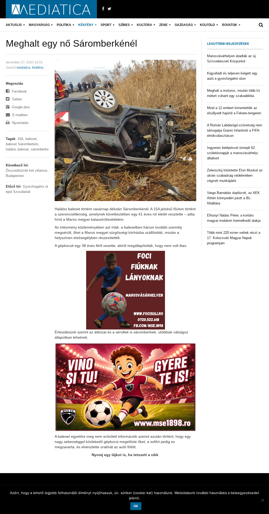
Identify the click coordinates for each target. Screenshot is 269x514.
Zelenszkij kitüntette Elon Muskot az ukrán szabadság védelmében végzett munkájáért (235, 175)
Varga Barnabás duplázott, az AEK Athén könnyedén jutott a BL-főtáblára (233, 198)
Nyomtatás (20, 123)
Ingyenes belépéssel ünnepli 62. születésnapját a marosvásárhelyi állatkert (232, 153)
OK (135, 506)
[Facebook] (103, 9)
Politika (64, 25)
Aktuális (14, 25)
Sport (106, 25)
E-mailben (19, 115)
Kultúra (144, 25)
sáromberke (40, 149)
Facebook (19, 91)
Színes (124, 25)
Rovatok (229, 25)
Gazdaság (184, 25)
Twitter (16, 99)
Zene (163, 25)
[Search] (261, 24)
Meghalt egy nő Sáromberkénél (71, 43)
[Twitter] (109, 9)
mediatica (23, 67)
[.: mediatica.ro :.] (51, 9)
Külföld (207, 25)
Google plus (20, 107)
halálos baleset (17, 149)
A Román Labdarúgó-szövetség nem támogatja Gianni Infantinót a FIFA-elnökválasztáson (234, 130)
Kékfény (86, 25)
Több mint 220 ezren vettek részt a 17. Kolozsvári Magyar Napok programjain (233, 238)
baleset (31, 139)
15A (20, 139)
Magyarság (39, 25)
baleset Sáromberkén (22, 144)
